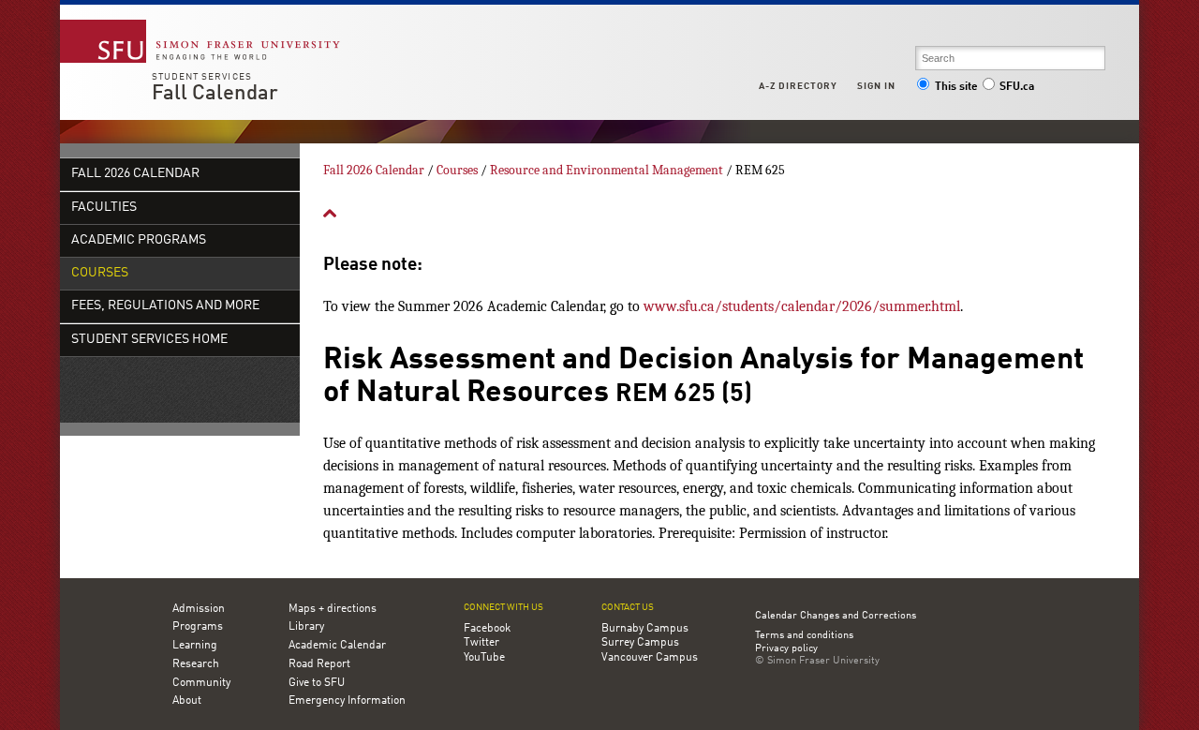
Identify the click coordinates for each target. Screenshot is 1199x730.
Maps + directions (333, 609)
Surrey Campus (640, 642)
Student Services (202, 77)
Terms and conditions (804, 636)
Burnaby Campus (644, 628)
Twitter (481, 642)
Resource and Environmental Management (606, 170)
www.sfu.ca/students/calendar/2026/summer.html (802, 306)
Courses (99, 273)
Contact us (627, 607)
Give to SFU (317, 683)
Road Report (319, 664)
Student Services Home (149, 340)
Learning (194, 645)
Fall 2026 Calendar (135, 174)
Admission (198, 609)
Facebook (487, 628)
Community (201, 683)
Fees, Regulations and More (165, 306)
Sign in (876, 86)
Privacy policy (786, 649)
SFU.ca (1016, 87)
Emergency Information (347, 701)
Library (306, 627)
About (186, 701)
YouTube (484, 657)
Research (195, 664)
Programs (197, 627)
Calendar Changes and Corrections (835, 616)
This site (956, 87)
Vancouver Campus (649, 657)
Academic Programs (138, 240)
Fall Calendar (215, 93)
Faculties (104, 207)
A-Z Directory (798, 86)
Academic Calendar (337, 645)
